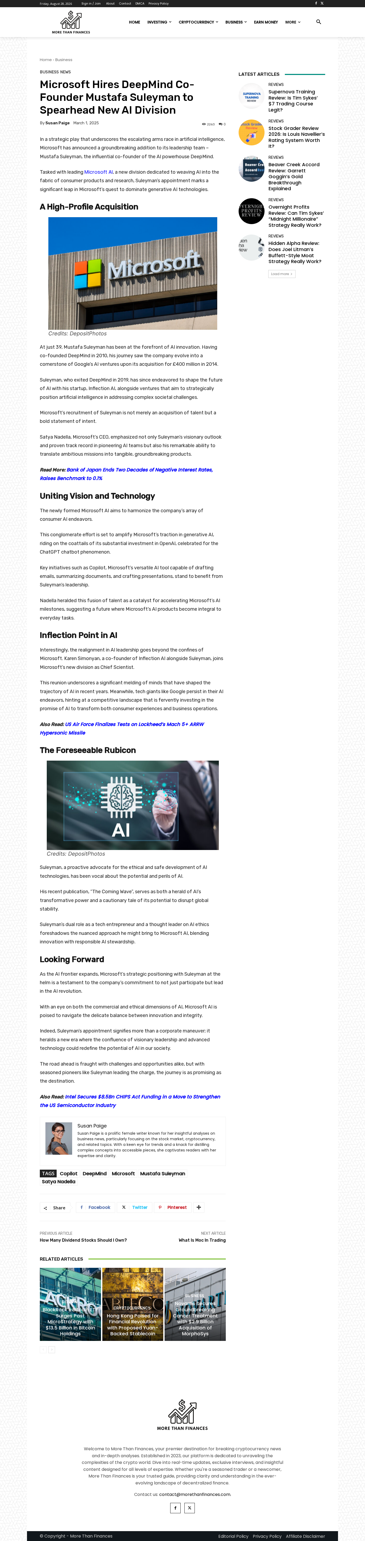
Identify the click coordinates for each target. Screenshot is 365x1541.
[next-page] (51, 1349)
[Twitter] (322, 4)
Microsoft (123, 1173)
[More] (198, 1207)
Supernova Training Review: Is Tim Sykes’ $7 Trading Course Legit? (293, 100)
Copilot (68, 1173)
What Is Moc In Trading (202, 1240)
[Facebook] (316, 4)
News (65, 72)
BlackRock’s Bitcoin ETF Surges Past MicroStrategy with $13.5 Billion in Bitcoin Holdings (70, 1321)
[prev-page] (43, 1349)
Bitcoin (69, 1302)
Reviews (276, 85)
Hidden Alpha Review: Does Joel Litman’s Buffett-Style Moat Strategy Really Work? (295, 252)
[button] (318, 22)
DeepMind (95, 1173)
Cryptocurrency (132, 1308)
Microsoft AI (98, 172)
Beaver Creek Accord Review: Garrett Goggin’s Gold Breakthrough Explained (294, 176)
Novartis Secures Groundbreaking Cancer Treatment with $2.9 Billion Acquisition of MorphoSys (195, 1318)
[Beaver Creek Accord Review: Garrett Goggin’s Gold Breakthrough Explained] (252, 169)
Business (63, 59)
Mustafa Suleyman (162, 1173)
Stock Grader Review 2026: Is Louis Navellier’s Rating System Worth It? (297, 137)
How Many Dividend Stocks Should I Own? (83, 1240)
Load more (280, 274)
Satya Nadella (58, 1181)
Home (46, 59)
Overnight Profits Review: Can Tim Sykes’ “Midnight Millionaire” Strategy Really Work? (296, 216)
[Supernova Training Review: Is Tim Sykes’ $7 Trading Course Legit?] (252, 96)
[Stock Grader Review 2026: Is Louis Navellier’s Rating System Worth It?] (252, 132)
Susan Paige (57, 123)
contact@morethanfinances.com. (195, 1494)
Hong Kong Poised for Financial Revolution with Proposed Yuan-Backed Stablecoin (133, 1324)
